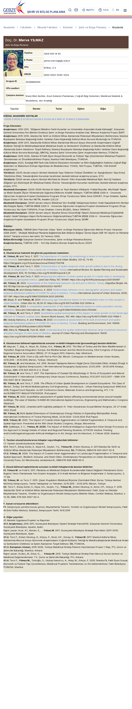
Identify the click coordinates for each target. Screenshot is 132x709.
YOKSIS (7, 119)
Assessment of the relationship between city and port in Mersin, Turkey (65, 283)
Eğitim (81, 108)
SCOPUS (27, 119)
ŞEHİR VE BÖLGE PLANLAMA (46, 12)
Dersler (36, 108)
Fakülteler (26, 27)
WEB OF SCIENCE (66, 119)
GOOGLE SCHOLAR (44, 119)
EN (117, 10)
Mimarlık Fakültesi (47, 27)
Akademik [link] (117, 27)
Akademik (9, 27)
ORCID (17, 119)
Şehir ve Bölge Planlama (92, 27)
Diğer (103, 108)
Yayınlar (14, 108)
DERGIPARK (83, 119)
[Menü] (125, 10)
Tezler (59, 108)
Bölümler (68, 27)
